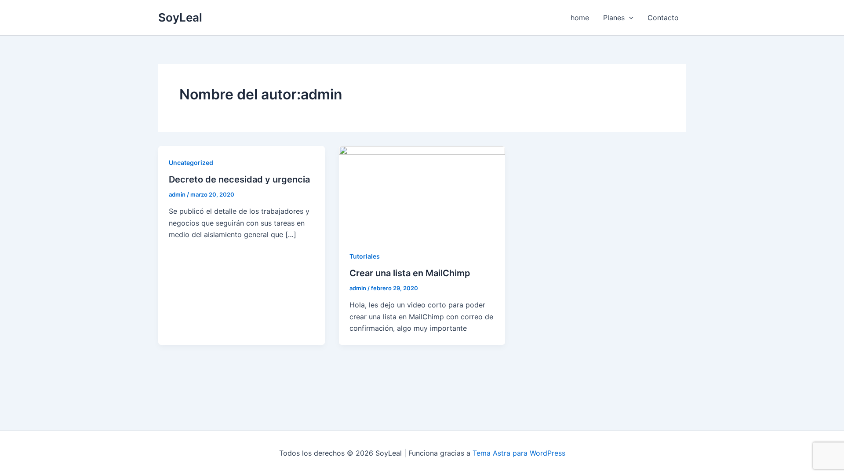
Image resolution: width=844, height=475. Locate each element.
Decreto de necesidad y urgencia (239, 179)
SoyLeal (180, 17)
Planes (614, 17)
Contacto (663, 17)
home (580, 17)
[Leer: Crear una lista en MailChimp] (422, 192)
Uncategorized (191, 162)
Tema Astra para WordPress (519, 453)
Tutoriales (364, 256)
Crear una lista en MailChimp (409, 273)
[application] (629, 17)
